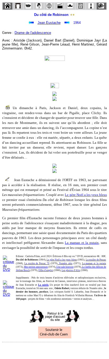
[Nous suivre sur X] (54, 349)
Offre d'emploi (45, 270)
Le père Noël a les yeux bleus (86, 195)
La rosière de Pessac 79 (37, 263)
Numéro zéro (65, 263)
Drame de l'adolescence (33, 33)
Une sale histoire (65, 267)
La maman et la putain (82, 243)
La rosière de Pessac (96, 259)
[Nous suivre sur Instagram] (64, 349)
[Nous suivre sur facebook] (44, 349)
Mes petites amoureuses (36, 267)
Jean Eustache (49, 23)
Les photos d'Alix (71, 270)
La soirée (43, 285)
